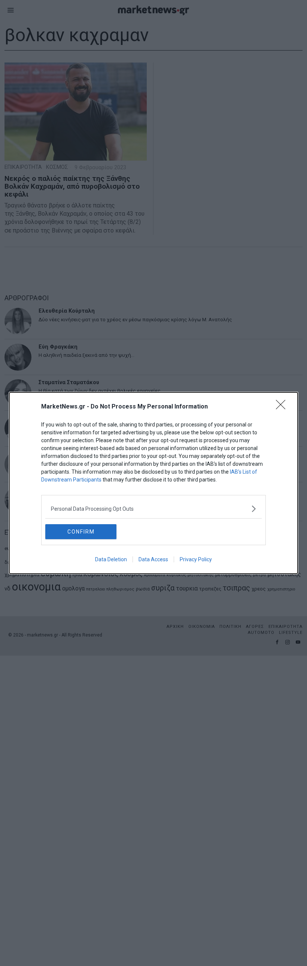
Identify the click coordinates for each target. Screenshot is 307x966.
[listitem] (153, 509)
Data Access (153, 559)
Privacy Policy (196, 559)
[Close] (283, 407)
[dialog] (153, 483)
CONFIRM (81, 532)
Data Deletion (111, 559)
